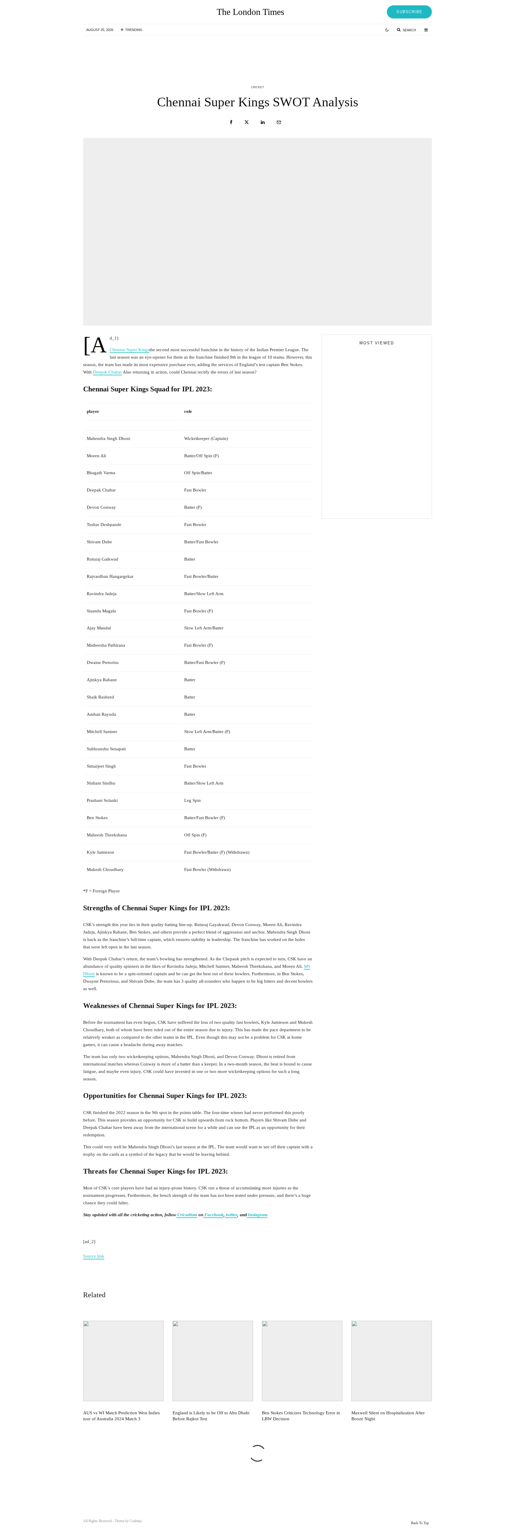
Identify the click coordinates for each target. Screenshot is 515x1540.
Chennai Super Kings (129, 349)
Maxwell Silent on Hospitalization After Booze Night (388, 1415)
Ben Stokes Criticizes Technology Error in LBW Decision (389, 53)
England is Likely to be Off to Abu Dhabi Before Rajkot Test (269, 53)
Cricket (257, 87)
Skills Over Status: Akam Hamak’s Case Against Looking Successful (372, 447)
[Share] (231, 122)
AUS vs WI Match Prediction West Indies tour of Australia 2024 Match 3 (149, 53)
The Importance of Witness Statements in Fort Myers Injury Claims (387, 457)
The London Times (250, 11)
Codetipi (136, 1521)
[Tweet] (246, 122)
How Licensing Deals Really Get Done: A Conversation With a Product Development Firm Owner (388, 483)
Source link (93, 1256)
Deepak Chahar (107, 372)
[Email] (279, 122)
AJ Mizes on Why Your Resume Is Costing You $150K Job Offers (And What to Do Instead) (371, 507)
